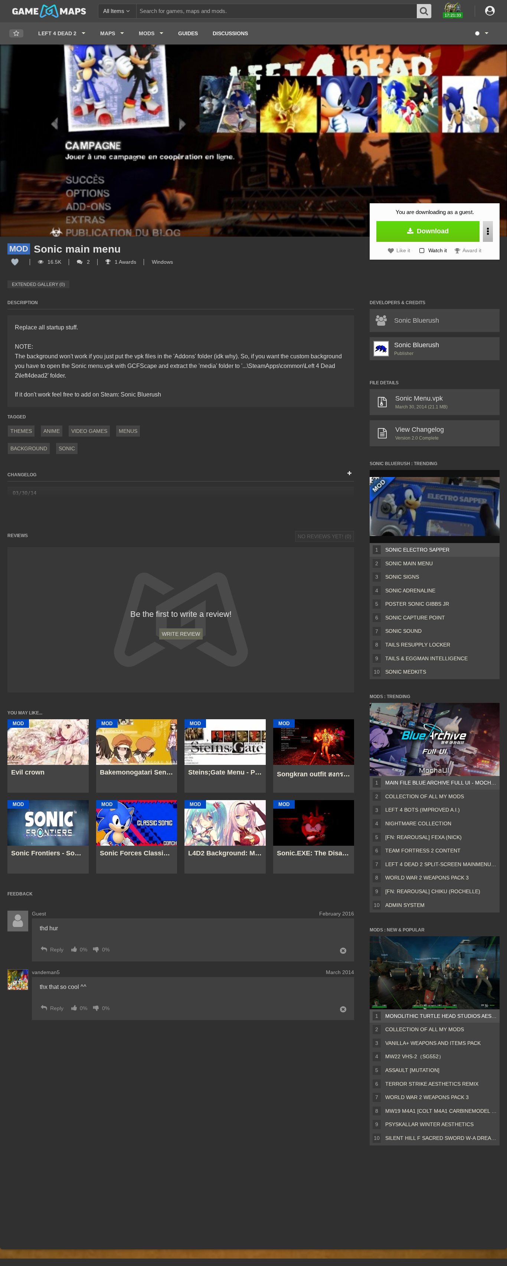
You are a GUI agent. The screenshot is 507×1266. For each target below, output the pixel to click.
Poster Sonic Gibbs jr (417, 604)
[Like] (14, 262)
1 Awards (124, 262)
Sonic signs (402, 577)
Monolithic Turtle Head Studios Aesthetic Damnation (441, 1016)
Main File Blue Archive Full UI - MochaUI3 (441, 783)
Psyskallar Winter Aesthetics (429, 1124)
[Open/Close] (349, 473)
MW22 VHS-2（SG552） (414, 1056)
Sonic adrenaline (410, 590)
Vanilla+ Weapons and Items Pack (433, 1043)
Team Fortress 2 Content (423, 851)
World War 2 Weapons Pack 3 (427, 878)
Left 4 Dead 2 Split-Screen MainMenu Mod (441, 864)
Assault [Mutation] (412, 1070)
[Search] (424, 11)
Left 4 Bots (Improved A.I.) (422, 810)
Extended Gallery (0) (38, 284)
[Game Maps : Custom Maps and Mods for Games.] (49, 11)
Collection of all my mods (424, 796)
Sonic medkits (405, 672)
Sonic (67, 448)
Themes (21, 431)
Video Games (89, 431)
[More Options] (488, 231)
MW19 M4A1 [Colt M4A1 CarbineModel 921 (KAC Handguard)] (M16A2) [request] (441, 1111)
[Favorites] (16, 33)
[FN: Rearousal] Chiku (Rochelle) (432, 891)
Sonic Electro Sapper (417, 550)
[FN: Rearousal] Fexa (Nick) (423, 837)
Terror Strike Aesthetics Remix (431, 1084)
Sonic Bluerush (416, 345)
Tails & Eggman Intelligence (426, 658)
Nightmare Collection (418, 823)
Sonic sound (403, 631)
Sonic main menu (409, 563)
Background (28, 448)
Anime (51, 431)
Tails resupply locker (417, 645)
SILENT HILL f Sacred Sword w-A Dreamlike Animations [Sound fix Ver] (441, 1138)
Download (432, 231)
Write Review (181, 634)
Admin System (405, 905)
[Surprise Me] (481, 33)
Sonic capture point (415, 618)
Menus (128, 431)
